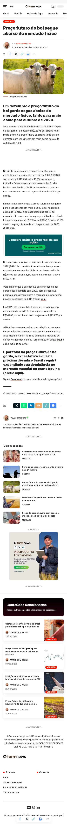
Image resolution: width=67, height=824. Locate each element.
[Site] (55, 418)
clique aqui (13, 373)
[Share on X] (16, 54)
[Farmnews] (33, 6)
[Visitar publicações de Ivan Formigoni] (6, 45)
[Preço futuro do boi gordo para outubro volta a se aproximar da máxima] (54, 656)
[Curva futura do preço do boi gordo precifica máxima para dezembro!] (11, 487)
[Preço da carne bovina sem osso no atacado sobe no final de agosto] (11, 518)
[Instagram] (34, 807)
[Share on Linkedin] (31, 405)
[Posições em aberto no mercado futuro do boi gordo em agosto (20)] (54, 683)
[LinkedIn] (62, 418)
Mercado (9, 21)
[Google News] (29, 807)
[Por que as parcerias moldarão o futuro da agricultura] (11, 472)
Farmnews (16, 379)
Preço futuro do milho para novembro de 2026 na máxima (21, 702)
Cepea (21, 393)
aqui (43, 299)
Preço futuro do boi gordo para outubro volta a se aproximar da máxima (21, 651)
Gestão (26, 474)
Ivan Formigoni (23, 43)
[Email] (38, 405)
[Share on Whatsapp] (24, 405)
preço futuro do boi (53, 393)
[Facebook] (59, 418)
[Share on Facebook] (10, 54)
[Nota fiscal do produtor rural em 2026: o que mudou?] (11, 502)
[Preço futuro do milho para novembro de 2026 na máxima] (54, 707)
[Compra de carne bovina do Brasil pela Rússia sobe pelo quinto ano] (54, 630)
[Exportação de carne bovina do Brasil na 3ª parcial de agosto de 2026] (11, 456)
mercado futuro (34, 393)
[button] (6, 7)
